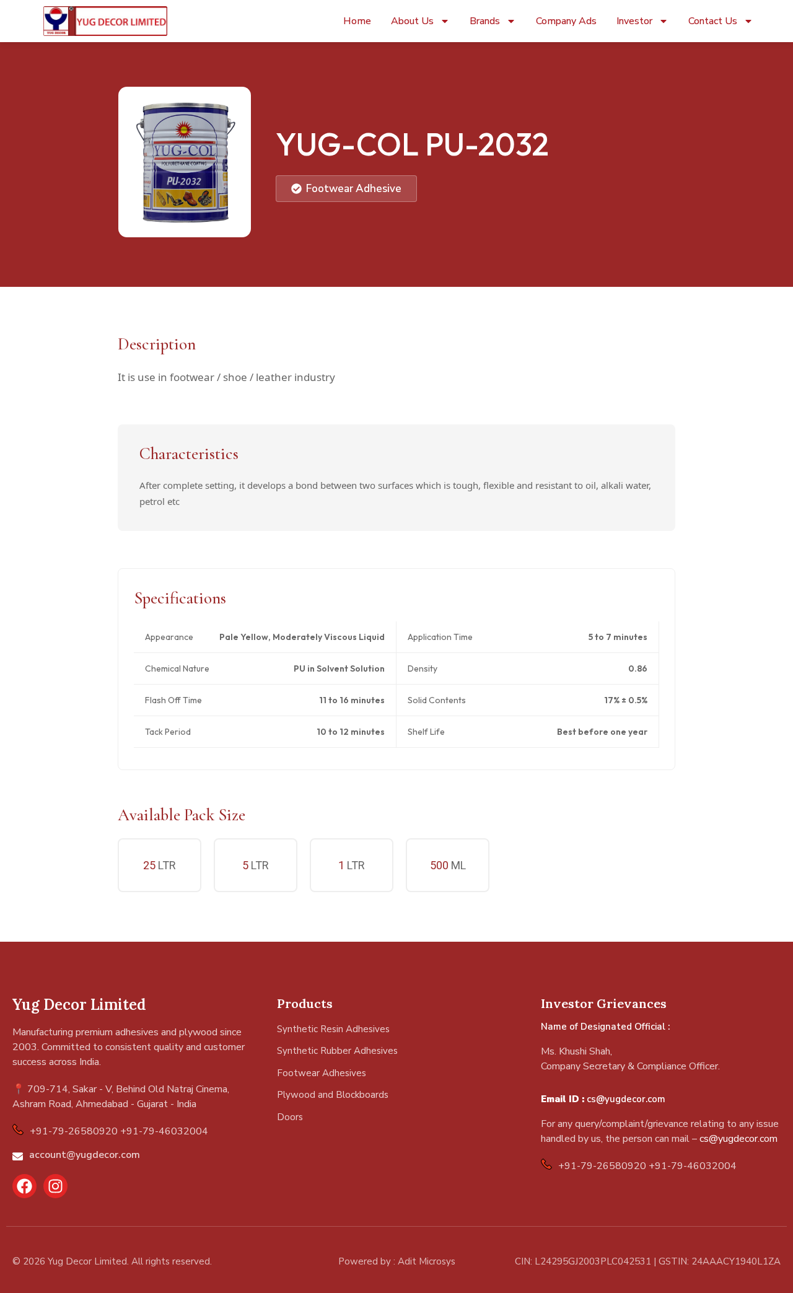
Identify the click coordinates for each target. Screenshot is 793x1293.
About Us (412, 21)
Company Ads (566, 21)
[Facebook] (24, 1186)
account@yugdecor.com (84, 1155)
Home (357, 21)
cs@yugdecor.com (626, 1099)
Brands (485, 21)
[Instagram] (55, 1186)
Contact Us (712, 21)
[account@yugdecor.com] (17, 1156)
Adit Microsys (426, 1261)
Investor (634, 21)
